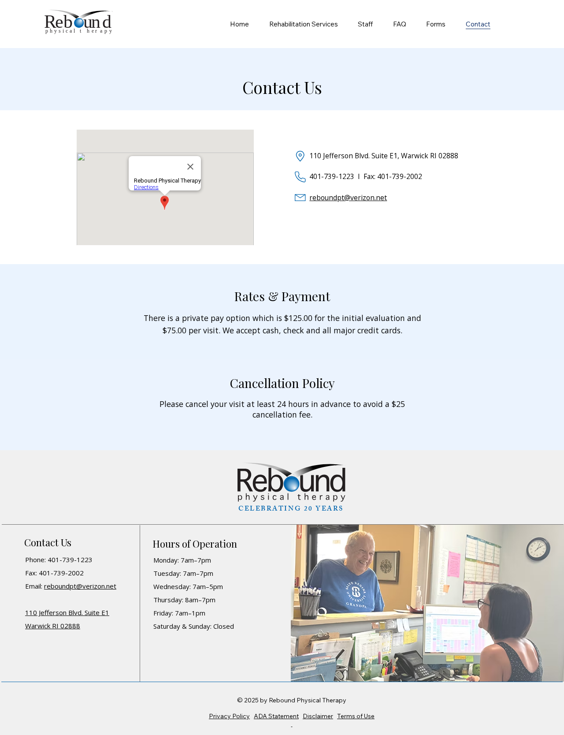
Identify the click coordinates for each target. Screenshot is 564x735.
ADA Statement (276, 716)
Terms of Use (356, 716)
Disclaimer (318, 716)
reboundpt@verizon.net (348, 197)
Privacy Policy (229, 716)
